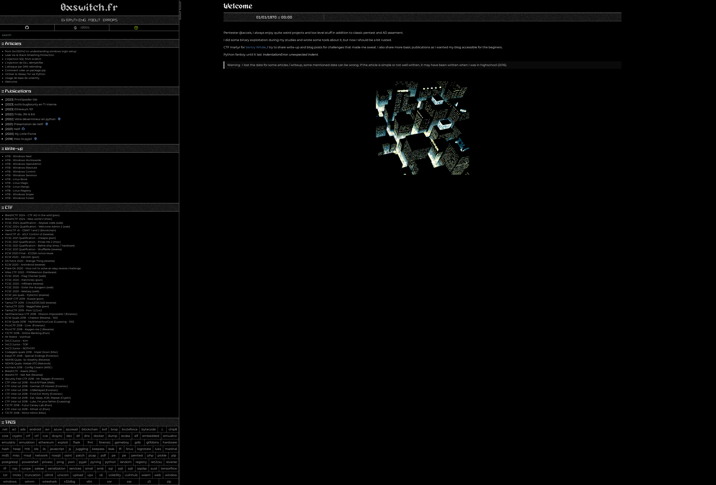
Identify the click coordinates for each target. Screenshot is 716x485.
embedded (150, 436)
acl (14, 429)
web (157, 475)
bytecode (149, 429)
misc (16, 455)
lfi (120, 449)
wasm (146, 475)
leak (111, 449)
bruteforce (130, 429)
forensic (105, 442)
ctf (28, 436)
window (171, 475)
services (75, 468)
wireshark (49, 481)
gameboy (122, 442)
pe (114, 455)
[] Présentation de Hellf (24, 124)
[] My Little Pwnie (20, 134)
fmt (90, 442)
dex (69, 436)
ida (36, 449)
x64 (89, 481)
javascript (57, 449)
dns (87, 436)
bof (104, 429)
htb (27, 449)
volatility (115, 475)
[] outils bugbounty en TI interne (30, 104)
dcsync (57, 436)
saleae (39, 468)
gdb (138, 442)
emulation (27, 442)
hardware (170, 442)
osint (68, 455)
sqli (120, 468)
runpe (26, 468)
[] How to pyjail (18, 139)
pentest (137, 455)
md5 (5, 455)
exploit (63, 442)
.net (5, 429)
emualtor (170, 436)
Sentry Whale (256, 47)
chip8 (173, 429)
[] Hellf (12, 129)
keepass (98, 449)
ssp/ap (142, 468)
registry (141, 462)
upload (78, 475)
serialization (56, 468)
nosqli (56, 455)
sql (111, 468)
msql (27, 455)
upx (90, 475)
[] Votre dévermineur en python (30, 119)
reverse (171, 462)
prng (60, 462)
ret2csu (156, 462)
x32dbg (69, 481)
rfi (4, 468)
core (5, 436)
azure (58, 429)
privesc (47, 462)
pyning (95, 462)
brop (114, 429)
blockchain (90, 429)
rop (14, 468)
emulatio (8, 442)
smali (89, 468)
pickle (162, 455)
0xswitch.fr (89, 8)
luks (158, 449)
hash (5, 449)
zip (169, 481)
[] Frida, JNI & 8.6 (20, 114)
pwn (71, 462)
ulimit (49, 475)
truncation (33, 475)
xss (129, 481)
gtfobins (152, 442)
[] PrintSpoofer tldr (21, 99)
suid (154, 468)
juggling (82, 449)
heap (17, 449)
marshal (171, 449)
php (150, 455)
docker (99, 436)
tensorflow (169, 468)
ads (23, 429)
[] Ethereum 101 (19, 109)
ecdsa (125, 436)
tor (5, 475)
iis (44, 449)
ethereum (46, 442)
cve (45, 436)
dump (112, 436)
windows (10, 481)
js (70, 449)
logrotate (144, 449)
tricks (17, 475)
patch (80, 455)
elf (136, 436)
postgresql (10, 462)
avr (47, 429)
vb (101, 475)
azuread (72, 429)
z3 (149, 481)
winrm (29, 481)
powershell (30, 462)
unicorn (63, 475)
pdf (103, 455)
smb (100, 468)
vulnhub (131, 475)
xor (109, 481)
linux (129, 449)
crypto (17, 436)
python (110, 462)
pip (173, 455)
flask (76, 442)
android (35, 429)
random (126, 462)
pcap (92, 455)
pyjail (83, 462)
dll (78, 436)
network (41, 455)
